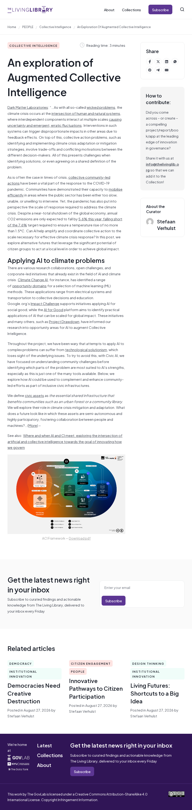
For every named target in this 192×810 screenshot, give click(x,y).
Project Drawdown (64, 321)
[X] (158, 61)
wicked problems (101, 107)
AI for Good (53, 309)
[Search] (182, 9)
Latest (44, 745)
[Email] (166, 69)
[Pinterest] (149, 69)
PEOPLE (27, 26)
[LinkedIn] (166, 61)
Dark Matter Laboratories (27, 107)
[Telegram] (158, 69)
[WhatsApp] (174, 61)
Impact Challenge (45, 303)
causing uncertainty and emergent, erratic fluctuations (64, 122)
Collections (131, 9)
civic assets (34, 395)
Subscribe (160, 9)
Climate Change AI (33, 279)
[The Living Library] (30, 9)
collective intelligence (55, 26)
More (33, 425)
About (109, 9)
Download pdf (80, 538)
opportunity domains (29, 285)
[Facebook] (149, 61)
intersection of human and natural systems (86, 113)
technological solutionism (86, 349)
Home (11, 26)
